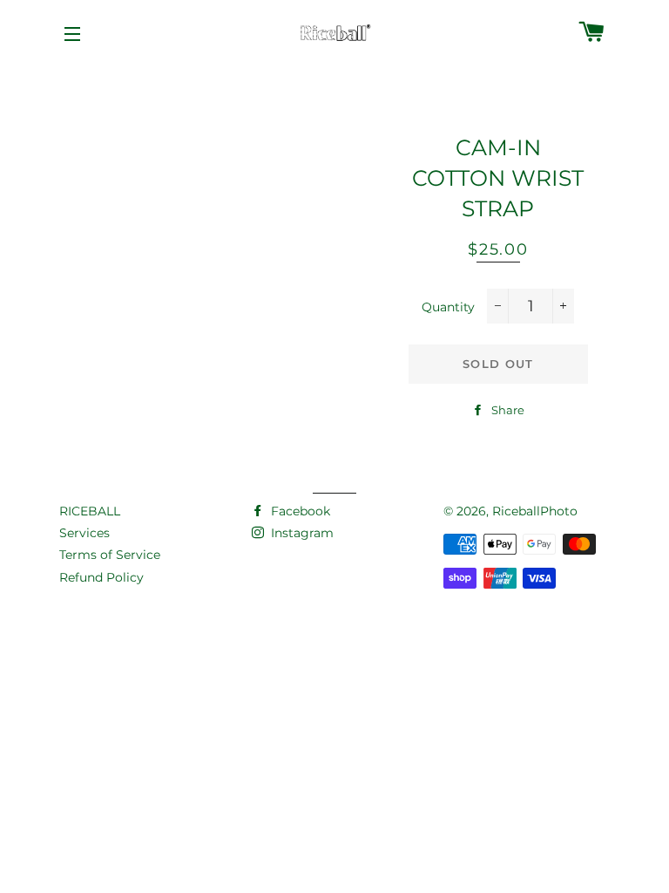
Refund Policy (101, 577)
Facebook (298, 511)
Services (84, 533)
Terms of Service (109, 554)
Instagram (300, 533)
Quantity (448, 307)
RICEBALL (89, 511)
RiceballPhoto (535, 511)
